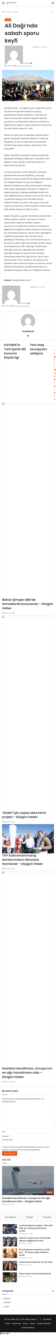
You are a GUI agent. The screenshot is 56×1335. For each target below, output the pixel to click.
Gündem (7, 1302)
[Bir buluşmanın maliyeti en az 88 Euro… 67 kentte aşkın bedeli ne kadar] (10, 1253)
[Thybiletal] (11, 3)
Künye (25, 1323)
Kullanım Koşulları (44, 1323)
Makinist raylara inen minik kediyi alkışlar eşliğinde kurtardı (35, 1239)
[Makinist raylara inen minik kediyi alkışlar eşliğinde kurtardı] (10, 1241)
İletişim (32, 1323)
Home (7, 1323)
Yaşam (7, 20)
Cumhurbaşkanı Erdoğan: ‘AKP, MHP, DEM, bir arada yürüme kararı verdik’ (36, 1228)
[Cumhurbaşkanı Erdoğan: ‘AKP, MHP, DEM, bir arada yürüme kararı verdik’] (10, 1229)
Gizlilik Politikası (28, 1328)
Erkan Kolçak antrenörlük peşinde (35, 1273)
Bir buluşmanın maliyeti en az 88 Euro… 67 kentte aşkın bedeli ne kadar (34, 1252)
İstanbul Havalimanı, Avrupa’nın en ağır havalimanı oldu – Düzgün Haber (26, 1199)
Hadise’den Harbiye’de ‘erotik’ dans (36, 1262)
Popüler (29, 1217)
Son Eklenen (10, 1217)
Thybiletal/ (47, 1319)
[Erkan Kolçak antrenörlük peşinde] (10, 1277)
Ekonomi (7, 1298)
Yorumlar (47, 1217)
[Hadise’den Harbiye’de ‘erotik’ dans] (10, 1266)
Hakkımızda (16, 1323)
